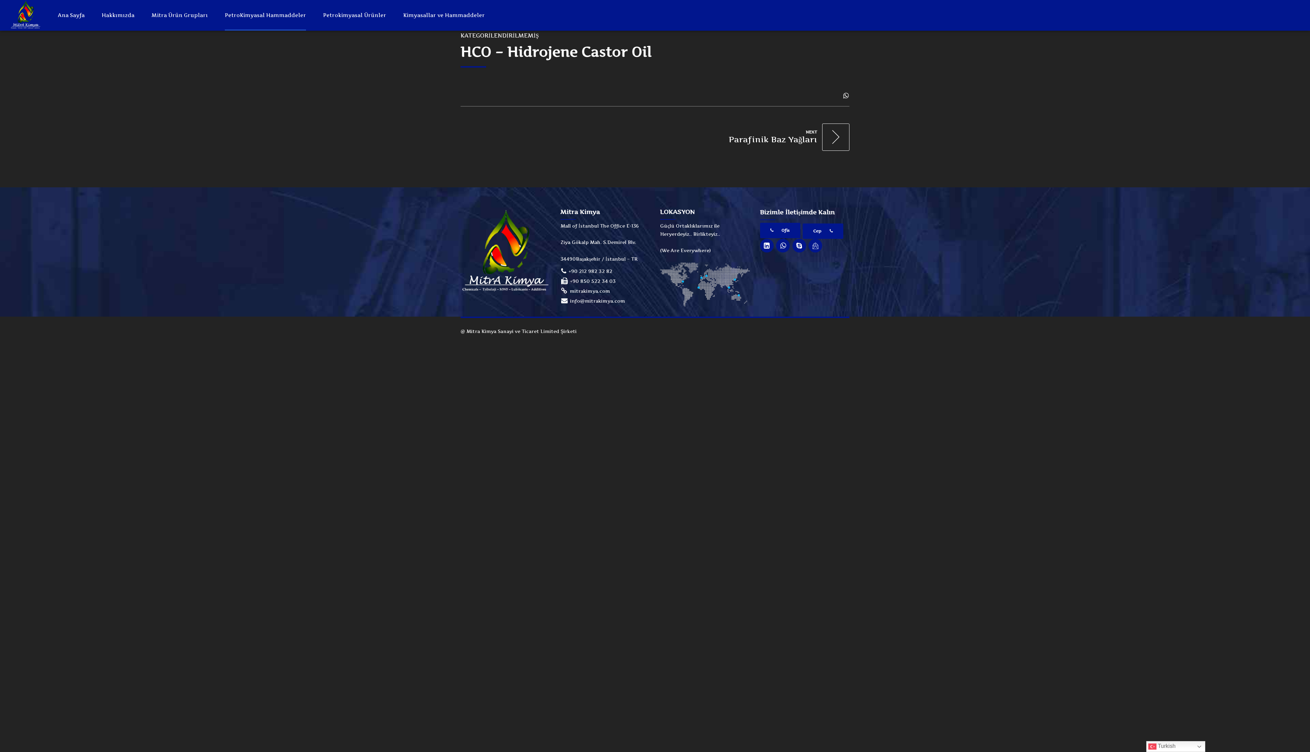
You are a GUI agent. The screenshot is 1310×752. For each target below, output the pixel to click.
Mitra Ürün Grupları (179, 15)
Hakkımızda (118, 15)
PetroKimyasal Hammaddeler (265, 15)
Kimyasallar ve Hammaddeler (444, 15)
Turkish (1166, 746)
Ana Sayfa (71, 15)
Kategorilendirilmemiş (500, 35)
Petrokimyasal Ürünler (354, 15)
